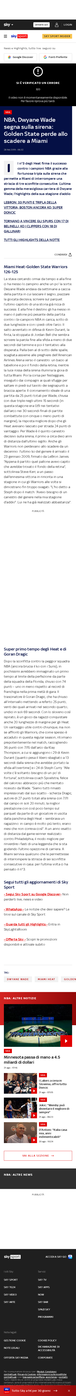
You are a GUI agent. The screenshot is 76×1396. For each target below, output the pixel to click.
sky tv (42, 1279)
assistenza (51, 1377)
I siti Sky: (9, 1271)
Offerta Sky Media (16, 1357)
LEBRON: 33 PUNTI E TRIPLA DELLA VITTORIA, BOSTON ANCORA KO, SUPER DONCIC (33, 207)
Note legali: (10, 1332)
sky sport (11, 1279)
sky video (10, 1294)
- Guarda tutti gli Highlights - (26, 924)
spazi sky (44, 1309)
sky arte (9, 1302)
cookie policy (47, 1340)
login (68, 24)
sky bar (43, 1302)
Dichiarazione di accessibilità (48, 1348)
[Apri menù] (5, 36)
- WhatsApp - (14, 909)
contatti (63, 1377)
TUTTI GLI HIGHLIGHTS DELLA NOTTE (32, 240)
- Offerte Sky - (15, 939)
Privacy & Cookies (27, 1374)
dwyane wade (18, 979)
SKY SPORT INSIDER (57, 36)
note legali (11, 1347)
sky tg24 (10, 1287)
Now (41, 1294)
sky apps (44, 1287)
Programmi (45, 1316)
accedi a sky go (56, 1256)
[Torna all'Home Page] (19, 36)
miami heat (46, 979)
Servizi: (42, 1271)
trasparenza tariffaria (34, 1377)
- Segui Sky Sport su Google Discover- (32, 894)
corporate (45, 1357)
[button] (32, 1391)
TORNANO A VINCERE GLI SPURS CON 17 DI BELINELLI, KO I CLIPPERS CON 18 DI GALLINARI (36, 226)
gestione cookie (15, 1340)
